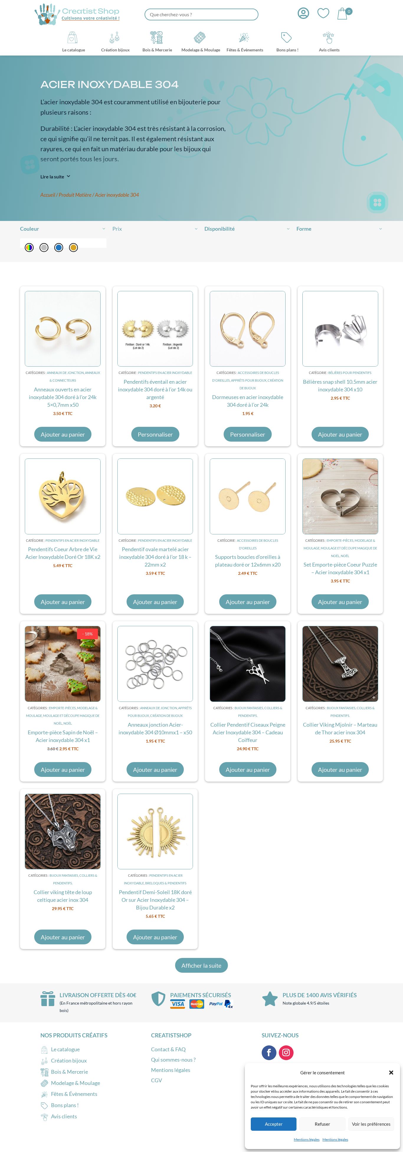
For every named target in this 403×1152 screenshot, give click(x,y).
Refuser (322, 1124)
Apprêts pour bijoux (248, 380)
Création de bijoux (166, 715)
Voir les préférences (371, 1124)
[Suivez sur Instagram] (286, 1052)
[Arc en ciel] (29, 247)
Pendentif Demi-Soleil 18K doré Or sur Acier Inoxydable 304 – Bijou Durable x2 (155, 900)
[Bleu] (58, 247)
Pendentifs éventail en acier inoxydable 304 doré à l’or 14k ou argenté (155, 389)
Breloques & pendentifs (165, 883)
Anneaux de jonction (65, 373)
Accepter (274, 1124)
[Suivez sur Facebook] (269, 1052)
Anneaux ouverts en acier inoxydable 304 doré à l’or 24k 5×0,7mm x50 (62, 397)
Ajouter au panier (63, 434)
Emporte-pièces (340, 540)
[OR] (73, 247)
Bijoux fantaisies (249, 708)
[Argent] (44, 247)
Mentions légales (307, 1139)
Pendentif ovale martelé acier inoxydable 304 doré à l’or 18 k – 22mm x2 (155, 557)
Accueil (47, 195)
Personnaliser (155, 434)
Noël (345, 556)
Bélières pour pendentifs (349, 373)
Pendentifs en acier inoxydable (165, 373)
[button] (391, 1072)
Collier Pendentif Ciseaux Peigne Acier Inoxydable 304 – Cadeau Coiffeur (247, 732)
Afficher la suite (201, 965)
